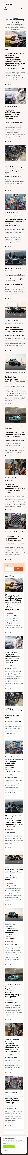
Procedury (13, 372)
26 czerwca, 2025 (18, 69)
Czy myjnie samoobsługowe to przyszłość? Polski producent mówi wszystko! (12, 115)
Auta (6, 49)
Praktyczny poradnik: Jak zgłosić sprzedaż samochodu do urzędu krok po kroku (15, 278)
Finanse (7, 212)
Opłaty (7, 372)
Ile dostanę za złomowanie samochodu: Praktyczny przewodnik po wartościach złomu (15, 222)
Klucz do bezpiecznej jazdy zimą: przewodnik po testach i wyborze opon (14, 170)
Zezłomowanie (9, 215)
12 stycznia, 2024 (18, 229)
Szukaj (6, 565)
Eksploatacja (9, 426)
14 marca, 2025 (18, 122)
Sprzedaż (21, 532)
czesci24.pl (8, 69)
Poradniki (8, 163)
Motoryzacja (9, 106)
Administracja (9, 268)
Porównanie (18, 426)
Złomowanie (19, 215)
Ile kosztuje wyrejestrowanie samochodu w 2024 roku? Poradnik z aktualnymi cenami (15, 488)
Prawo (7, 532)
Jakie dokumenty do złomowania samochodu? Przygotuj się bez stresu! (15, 329)
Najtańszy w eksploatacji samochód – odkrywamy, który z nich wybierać (15, 434)
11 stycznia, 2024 (18, 284)
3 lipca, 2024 (17, 176)
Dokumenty (8, 320)
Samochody (14, 212)
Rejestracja (15, 478)
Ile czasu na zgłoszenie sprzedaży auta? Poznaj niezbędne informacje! (14, 538)
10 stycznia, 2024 (18, 335)
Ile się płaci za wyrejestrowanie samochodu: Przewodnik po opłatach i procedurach (15, 380)
